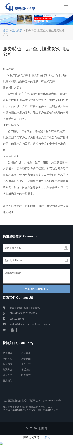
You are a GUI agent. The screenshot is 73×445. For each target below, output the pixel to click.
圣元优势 (16, 30)
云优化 (46, 437)
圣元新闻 (7, 380)
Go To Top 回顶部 (36, 428)
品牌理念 (7, 358)
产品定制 (26, 358)
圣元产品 (7, 375)
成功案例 (26, 353)
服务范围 (7, 364)
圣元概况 (7, 353)
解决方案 (7, 369)
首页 (5, 30)
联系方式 (26, 375)
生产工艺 (26, 364)
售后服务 (26, 369)
